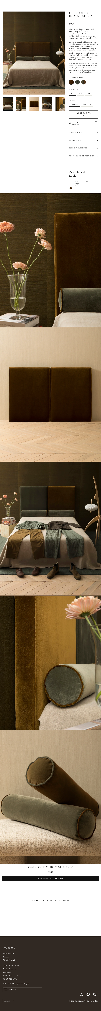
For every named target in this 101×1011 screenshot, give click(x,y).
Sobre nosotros (8, 953)
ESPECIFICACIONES (78, 148)
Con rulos (87, 104)
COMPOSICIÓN (75, 140)
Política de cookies (10, 969)
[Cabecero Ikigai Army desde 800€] (71, 183)
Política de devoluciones (12, 976)
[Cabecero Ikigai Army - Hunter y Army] (11, 932)
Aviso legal (7, 972)
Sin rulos (74, 104)
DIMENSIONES (75, 132)
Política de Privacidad (11, 965)
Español (7, 1001)
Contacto (6, 957)
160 (72, 93)
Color (76, 77)
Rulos (72, 100)
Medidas (73, 89)
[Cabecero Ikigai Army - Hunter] (7, 932)
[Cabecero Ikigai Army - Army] (71, 188)
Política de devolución (81, 156)
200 (88, 93)
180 (80, 93)
